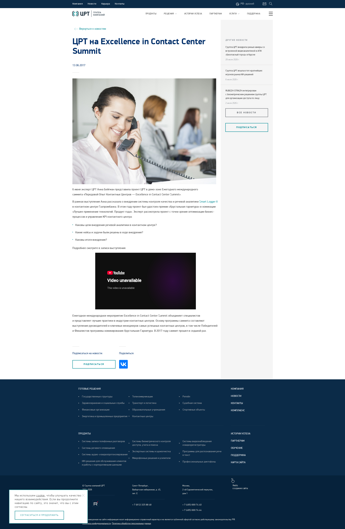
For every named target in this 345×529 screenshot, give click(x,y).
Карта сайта (238, 462)
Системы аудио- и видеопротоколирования (105, 454)
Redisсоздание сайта (240, 487)
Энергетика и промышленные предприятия (104, 416)
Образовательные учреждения (148, 409)
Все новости (246, 112)
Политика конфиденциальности (96, 523)
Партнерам (216, 13)
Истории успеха (193, 13)
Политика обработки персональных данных (131, 523)
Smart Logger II (208, 201)
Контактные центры (142, 416)
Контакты (119, 3)
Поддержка (253, 13)
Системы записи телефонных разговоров (103, 441)
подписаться (94, 364)
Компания (237, 388)
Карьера (105, 3)
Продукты (151, 13)
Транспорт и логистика (144, 403)
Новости (92, 3)
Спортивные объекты (194, 409)
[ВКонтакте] (123, 364)
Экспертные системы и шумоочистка (151, 451)
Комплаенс (238, 410)
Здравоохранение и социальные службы (103, 403)
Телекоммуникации (142, 396)
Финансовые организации (95, 409)
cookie (40, 495)
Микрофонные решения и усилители (151, 458)
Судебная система (192, 403)
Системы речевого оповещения (98, 447)
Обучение (237, 447)
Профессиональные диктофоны (199, 461)
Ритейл (186, 396)
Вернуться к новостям (92, 28)
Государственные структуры (97, 396)
